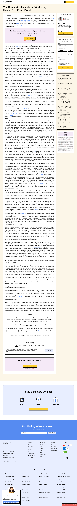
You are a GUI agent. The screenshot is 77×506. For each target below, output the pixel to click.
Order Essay (30, 457)
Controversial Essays (9, 479)
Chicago (31, 345)
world (17, 23)
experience (18, 46)
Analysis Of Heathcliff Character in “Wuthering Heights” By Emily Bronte (64, 101)
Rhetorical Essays (26, 489)
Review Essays (25, 495)
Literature (42, 460)
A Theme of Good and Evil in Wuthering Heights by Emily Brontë (65, 108)
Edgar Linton (23, 213)
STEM (43, 2)
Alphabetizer (30, 449)
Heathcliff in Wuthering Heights (66, 122)
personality (42, 21)
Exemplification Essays (27, 481)
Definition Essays (43, 479)
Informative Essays (9, 484)
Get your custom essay (29, 366)
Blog (41, 456)
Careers (41, 448)
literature (41, 174)
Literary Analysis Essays (44, 492)
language (18, 238)
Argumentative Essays (27, 473)
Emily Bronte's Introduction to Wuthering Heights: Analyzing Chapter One (65, 95)
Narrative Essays (26, 484)
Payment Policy (54, 450)
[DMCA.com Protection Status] (65, 452)
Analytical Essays (9, 473)
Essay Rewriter (31, 453)
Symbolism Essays (26, 492)
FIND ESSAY (52, 432)
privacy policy (69, 62)
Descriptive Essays (61, 479)
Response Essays (43, 495)
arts (53, 18)
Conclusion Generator (32, 451)
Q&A (41, 458)
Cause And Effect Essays (62, 473)
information (15, 113)
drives (20, 296)
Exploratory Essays (43, 481)
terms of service (63, 62)
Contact (41, 446)
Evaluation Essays (9, 481)
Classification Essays (9, 476)
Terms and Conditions (55, 444)
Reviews (41, 450)
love (49, 61)
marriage (20, 25)
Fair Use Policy (54, 448)
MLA (20, 345)
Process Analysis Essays (27, 487)
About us (27, 2)
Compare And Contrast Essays (63, 476)
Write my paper (65, 67)
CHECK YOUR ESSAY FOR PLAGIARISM (38, 409)
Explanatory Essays (43, 497)
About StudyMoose (43, 444)
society (11, 115)
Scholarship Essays (61, 497)
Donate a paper (43, 454)
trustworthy (25, 108)
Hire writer (65, 33)
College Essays (25, 476)
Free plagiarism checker (32, 444)
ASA (35, 345)
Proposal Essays (43, 487)
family (44, 131)
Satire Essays (42, 489)
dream (40, 76)
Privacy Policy (54, 446)
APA (16, 345)
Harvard (25, 345)
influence (36, 209)
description (37, 247)
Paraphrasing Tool (31, 455)
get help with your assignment (11, 502)
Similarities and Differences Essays (64, 489)
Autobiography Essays (44, 473)
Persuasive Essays (61, 484)
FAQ (41, 452)
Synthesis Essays (26, 500)
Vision (38, 331)
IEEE (39, 345)
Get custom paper (29, 38)
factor (34, 151)
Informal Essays (25, 497)
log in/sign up (59, 2)
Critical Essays (25, 479)
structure (30, 95)
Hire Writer (69, 2)
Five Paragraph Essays (62, 495)
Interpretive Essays (61, 492)
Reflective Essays (60, 487)
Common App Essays (44, 476)
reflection (40, 183)
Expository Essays (60, 481)
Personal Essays (43, 484)
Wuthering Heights (25, 20)
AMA (43, 345)
